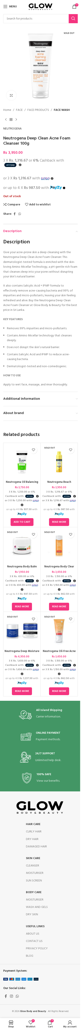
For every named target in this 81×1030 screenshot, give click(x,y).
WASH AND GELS (37, 907)
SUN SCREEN (34, 880)
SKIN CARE (33, 858)
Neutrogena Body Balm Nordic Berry (22, 569)
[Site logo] (40, 6)
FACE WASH (62, 110)
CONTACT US (34, 941)
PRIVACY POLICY (37, 948)
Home (7, 110)
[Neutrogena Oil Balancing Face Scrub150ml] (22, 461)
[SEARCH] (73, 18)
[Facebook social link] (14, 214)
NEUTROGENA (12, 128)
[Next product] (16, 119)
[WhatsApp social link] (19, 214)
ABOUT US (32, 933)
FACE (19, 110)
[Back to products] (11, 119)
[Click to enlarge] (11, 95)
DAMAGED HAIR (36, 846)
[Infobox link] (40, 714)
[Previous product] (5, 119)
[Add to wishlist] (33, 450)
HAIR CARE (33, 824)
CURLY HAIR (33, 831)
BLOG (29, 955)
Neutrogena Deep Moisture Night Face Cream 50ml (22, 653)
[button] (22, 522)
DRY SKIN (32, 914)
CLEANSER (32, 865)
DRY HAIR (32, 839)
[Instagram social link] (11, 996)
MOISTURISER (34, 873)
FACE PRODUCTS (38, 110)
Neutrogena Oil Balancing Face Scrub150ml (22, 484)
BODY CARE (33, 892)
